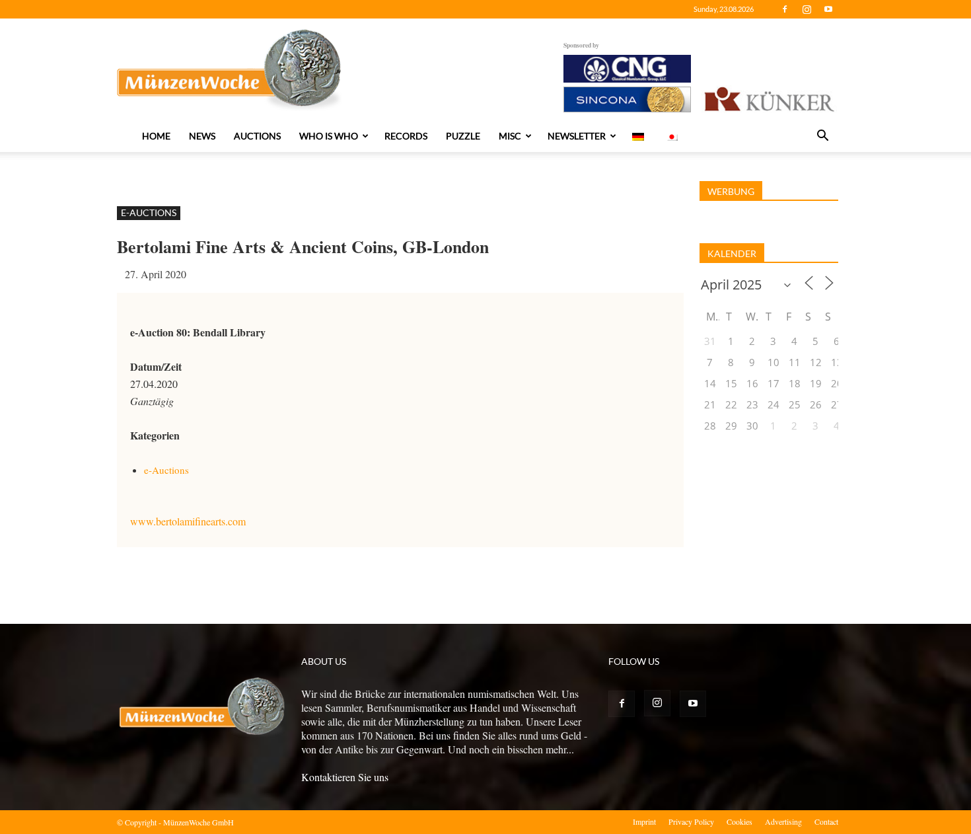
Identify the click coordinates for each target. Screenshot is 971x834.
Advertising (783, 821)
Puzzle (463, 135)
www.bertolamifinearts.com (188, 521)
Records (405, 135)
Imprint (644, 821)
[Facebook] (785, 9)
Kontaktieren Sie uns (344, 777)
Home (156, 135)
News (202, 135)
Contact (826, 821)
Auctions (257, 135)
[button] (822, 137)
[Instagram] (806, 9)
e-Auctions (148, 212)
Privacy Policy (691, 821)
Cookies (739, 821)
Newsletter (577, 135)
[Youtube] (828, 9)
